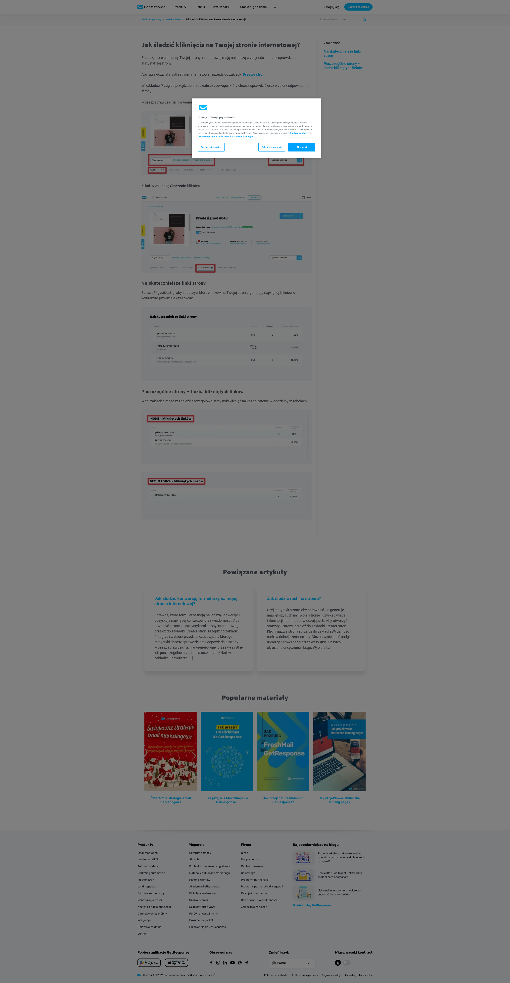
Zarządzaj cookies (211, 147)
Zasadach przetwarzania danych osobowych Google (225, 136)
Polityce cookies (298, 133)
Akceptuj (302, 147)
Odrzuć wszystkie (272, 147)
